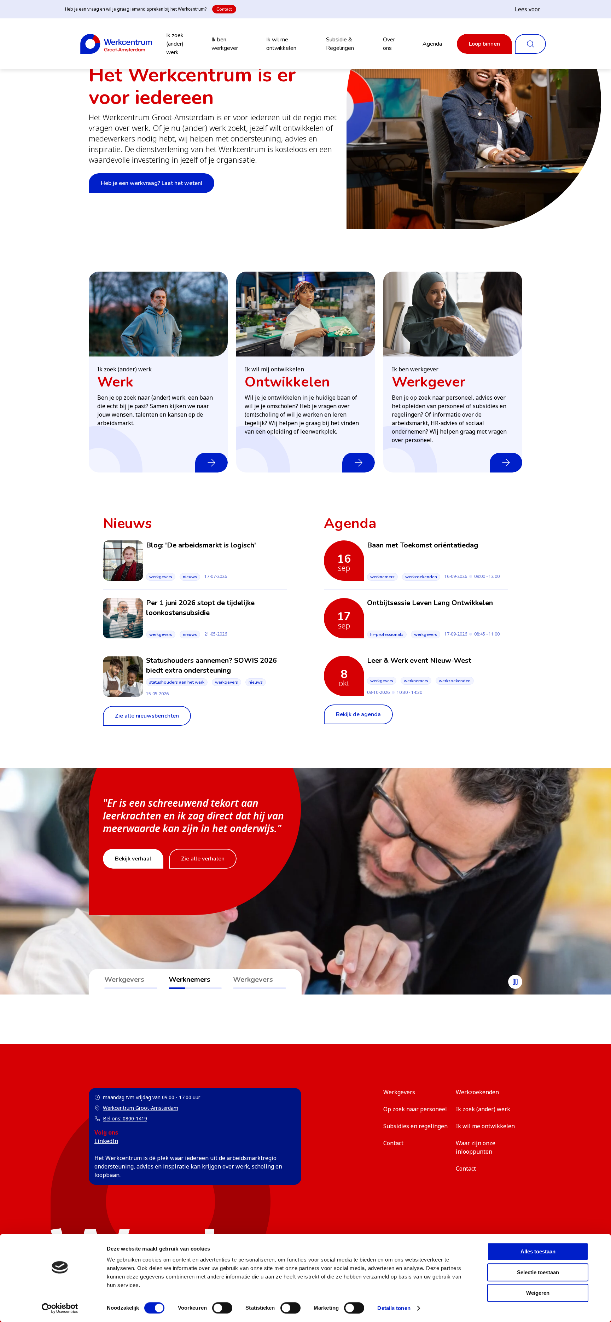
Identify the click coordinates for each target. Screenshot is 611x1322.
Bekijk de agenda (358, 714)
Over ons (389, 44)
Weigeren (537, 1293)
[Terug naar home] (116, 44)
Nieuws (190, 577)
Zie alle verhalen (203, 859)
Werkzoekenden (421, 577)
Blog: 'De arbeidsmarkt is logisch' (201, 545)
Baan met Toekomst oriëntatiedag (422, 545)
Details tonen (393, 1308)
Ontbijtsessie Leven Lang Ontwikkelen (430, 603)
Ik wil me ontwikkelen (281, 44)
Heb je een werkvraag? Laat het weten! (151, 183)
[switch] (222, 1308)
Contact (224, 9)
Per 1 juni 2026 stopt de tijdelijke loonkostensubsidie (200, 607)
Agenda (432, 44)
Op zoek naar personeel (415, 1109)
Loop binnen (484, 44)
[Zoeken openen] (530, 44)
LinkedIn (106, 1141)
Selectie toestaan (538, 1272)
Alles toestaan (537, 1251)
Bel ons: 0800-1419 (125, 1118)
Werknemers (382, 577)
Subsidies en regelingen (415, 1126)
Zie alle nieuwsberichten (147, 716)
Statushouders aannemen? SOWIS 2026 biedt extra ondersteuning (211, 665)
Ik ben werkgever (224, 44)
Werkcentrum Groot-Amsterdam (136, 1108)
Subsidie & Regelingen (340, 44)
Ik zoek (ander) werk (175, 43)
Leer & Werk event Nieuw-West (419, 660)
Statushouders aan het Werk (176, 682)
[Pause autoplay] (515, 982)
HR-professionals (386, 634)
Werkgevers (160, 577)
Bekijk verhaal (133, 859)
